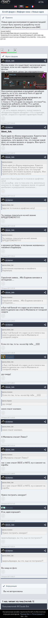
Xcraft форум (8, 11)
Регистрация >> (38, 614)
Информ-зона (23, 11)
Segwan (10, 357)
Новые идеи (38, 11)
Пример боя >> (26, 614)
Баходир (9, 508)
